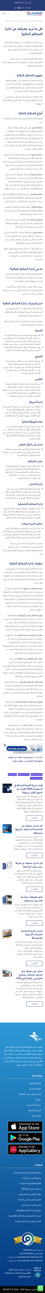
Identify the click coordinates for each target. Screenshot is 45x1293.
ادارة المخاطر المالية (24, 774)
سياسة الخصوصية (34, 1105)
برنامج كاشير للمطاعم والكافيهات (28, 1210)
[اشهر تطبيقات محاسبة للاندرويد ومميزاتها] (7, 900)
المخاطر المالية (12, 774)
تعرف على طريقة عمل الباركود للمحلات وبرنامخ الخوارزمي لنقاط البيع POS (29, 975)
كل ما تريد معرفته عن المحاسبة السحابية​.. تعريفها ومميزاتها (28, 829)
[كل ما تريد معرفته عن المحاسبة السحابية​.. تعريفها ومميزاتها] (7, 828)
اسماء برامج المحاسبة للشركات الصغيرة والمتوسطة (31, 934)
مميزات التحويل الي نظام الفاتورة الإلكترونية (25, 1216)
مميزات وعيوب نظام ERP (31, 1188)
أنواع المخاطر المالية (37, 774)
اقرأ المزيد (34, 817)
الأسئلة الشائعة (35, 1083)
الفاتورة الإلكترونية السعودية (30, 1183)
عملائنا (38, 1099)
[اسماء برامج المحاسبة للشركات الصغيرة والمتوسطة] (7, 933)
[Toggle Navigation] (4, 14)
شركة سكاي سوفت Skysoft (30, 1094)
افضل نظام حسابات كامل (31, 1205)
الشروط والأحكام (34, 1110)
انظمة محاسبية (35, 1088)
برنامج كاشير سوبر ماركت (31, 1178)
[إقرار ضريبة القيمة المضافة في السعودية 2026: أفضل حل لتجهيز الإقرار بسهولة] (7, 788)
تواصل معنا (36, 1115)
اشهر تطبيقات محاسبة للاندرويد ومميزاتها (31, 899)
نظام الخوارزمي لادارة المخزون (29, 1194)
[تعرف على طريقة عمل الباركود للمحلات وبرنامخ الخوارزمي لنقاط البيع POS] (7, 974)
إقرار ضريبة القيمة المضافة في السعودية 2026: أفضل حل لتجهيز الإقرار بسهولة (28, 789)
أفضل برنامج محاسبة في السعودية (28, 1221)
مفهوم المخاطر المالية (36, 778)
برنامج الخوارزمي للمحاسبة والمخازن (27, 1172)
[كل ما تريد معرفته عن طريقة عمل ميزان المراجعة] (7, 866)
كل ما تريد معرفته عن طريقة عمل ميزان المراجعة (28, 865)
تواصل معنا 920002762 (21, 3)
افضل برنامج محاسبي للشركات (29, 1199)
